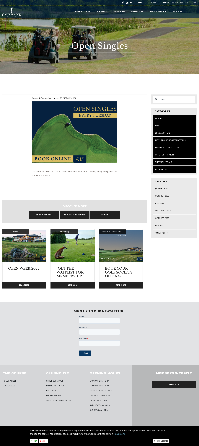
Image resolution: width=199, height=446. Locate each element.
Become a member (158, 12)
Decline (43, 441)
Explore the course (74, 215)
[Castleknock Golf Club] (11, 12)
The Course (102, 12)
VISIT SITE (174, 384)
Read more (119, 433)
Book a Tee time (82, 12)
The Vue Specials (163, 162)
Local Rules (9, 385)
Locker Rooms (53, 395)
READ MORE (24, 285)
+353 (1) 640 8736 (150, 3)
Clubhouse (119, 12)
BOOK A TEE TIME (44, 215)
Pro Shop (51, 390)
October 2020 (162, 218)
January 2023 (161, 188)
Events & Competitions (167, 147)
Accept (34, 441)
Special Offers (162, 133)
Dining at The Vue (55, 385)
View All (159, 118)
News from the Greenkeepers (170, 140)
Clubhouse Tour (54, 381)
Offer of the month (165, 154)
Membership (161, 169)
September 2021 (163, 210)
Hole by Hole (9, 381)
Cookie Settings (161, 441)
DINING (104, 215)
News (158, 125)
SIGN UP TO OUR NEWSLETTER (98, 311)
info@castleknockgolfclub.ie (179, 3)
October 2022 (162, 196)
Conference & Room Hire (59, 400)
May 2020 (159, 225)
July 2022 (159, 203)
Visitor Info (137, 12)
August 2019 (161, 233)
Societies (177, 12)
